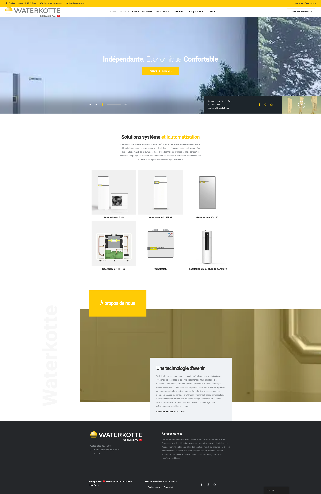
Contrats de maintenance (142, 12)
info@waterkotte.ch (221, 108)
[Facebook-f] (201, 484)
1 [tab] (90, 104)
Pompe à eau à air (113, 217)
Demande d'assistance (305, 3)
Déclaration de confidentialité (160, 487)
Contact (212, 12)
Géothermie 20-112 (207, 217)
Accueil (113, 12)
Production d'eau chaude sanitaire (207, 269)
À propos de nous (196, 12)
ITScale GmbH (115, 481)
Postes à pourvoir (162, 12)
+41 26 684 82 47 (214, 104)
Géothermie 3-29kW (160, 217)
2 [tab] (96, 104)
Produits (123, 12)
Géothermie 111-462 (113, 269)
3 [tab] (102, 104)
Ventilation (160, 269)
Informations (178, 12)
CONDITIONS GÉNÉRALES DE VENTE (160, 481)
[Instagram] (208, 484)
